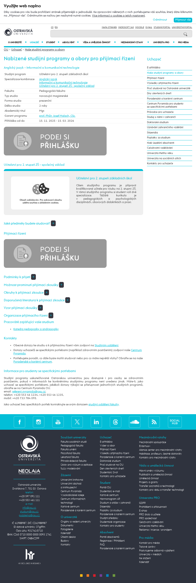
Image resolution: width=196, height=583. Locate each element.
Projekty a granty (148, 482)
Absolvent (70, 42)
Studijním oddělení (106, 345)
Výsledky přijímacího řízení (163, 83)
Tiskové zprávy (147, 547)
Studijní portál (162, 27)
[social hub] (175, 422)
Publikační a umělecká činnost (155, 474)
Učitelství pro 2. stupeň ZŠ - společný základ (66, 86)
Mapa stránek (109, 27)
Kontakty (65, 545)
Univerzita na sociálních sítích (164, 158)
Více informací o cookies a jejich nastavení (118, 15)
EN (56, 27)
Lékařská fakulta (70, 457)
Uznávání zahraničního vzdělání (165, 127)
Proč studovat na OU (111, 465)
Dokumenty (67, 525)
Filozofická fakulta (70, 453)
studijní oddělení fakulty (103, 404)
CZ (52, 27)
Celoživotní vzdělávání (160, 148)
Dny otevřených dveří (159, 93)
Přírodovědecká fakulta (73, 461)
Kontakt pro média (149, 543)
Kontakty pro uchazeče (160, 163)
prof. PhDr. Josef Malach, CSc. (57, 116)
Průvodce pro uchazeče (160, 112)
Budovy (65, 541)
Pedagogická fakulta (72, 446)
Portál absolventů (109, 537)
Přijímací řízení (155, 78)
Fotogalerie (67, 529)
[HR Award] (29, 556)
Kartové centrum (70, 507)
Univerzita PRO (163, 42)
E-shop (143, 511)
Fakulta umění (68, 449)
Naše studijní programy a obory (45, 49)
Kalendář (66, 533)
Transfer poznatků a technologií (156, 486)
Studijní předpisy (109, 518)
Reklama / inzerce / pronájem (155, 530)
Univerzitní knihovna (72, 480)
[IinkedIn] (96, 422)
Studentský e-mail (110, 491)
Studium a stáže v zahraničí (115, 503)
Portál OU (105, 487)
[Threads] (115, 422)
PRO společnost (148, 518)
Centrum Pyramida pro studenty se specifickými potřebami (165, 105)
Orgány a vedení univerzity (76, 522)
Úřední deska (68, 537)
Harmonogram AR (110, 499)
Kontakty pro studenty (112, 526)
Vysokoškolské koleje (72, 495)
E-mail (149, 27)
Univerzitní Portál (182, 27)
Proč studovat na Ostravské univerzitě (168, 88)
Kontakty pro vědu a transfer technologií (161, 490)
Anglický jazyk (48, 79)
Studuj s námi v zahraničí (161, 117)
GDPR (142, 503)
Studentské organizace (112, 522)
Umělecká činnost (149, 478)
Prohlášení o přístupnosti (153, 507)
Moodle (139, 27)
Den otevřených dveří (112, 469)
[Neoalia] (29, 471)
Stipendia (152, 132)
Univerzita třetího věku (160, 153)
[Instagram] (38, 422)
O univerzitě (17, 42)
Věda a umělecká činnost (99, 42)
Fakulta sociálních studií (74, 442)
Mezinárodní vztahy (135, 42)
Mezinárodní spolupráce (152, 442)
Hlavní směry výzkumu (151, 471)
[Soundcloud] (135, 422)
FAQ (102, 545)
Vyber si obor (107, 446)
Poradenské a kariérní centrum (32, 361)
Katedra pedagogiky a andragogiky (36, 329)
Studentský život (109, 472)
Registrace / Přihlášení (112, 541)
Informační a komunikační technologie (63, 82)
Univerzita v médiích (150, 554)
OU (6, 49)
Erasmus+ (144, 446)
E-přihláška (153, 67)
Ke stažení (145, 558)
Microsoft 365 (126, 27)
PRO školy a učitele (149, 514)
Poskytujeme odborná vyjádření (156, 551)
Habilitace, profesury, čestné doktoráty (160, 454)
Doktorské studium (158, 122)
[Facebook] (19, 422)
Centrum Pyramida (71, 491)
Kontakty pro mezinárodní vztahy (157, 457)
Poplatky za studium (158, 137)
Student (52, 42)
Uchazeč (36, 42)
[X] (77, 422)
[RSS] (154, 422)
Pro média (183, 42)
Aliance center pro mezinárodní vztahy (160, 450)
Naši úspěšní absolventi (160, 143)
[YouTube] (58, 422)
